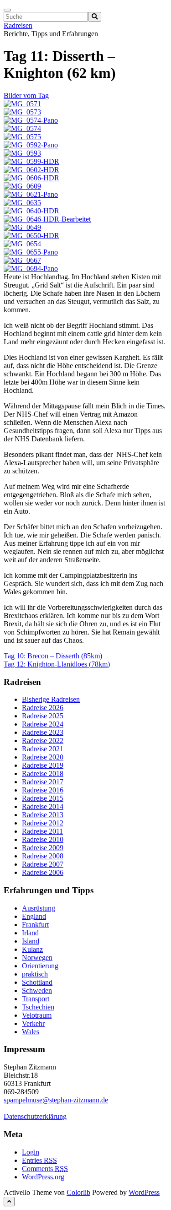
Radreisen (18, 25)
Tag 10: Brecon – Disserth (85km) (53, 656)
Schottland (37, 982)
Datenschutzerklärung (35, 1116)
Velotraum (37, 1015)
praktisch (35, 974)
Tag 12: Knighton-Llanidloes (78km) (57, 664)
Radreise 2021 (42, 749)
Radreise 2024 (42, 724)
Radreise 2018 (42, 773)
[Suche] (94, 17)
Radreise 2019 (42, 765)
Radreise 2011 (42, 831)
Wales (30, 1032)
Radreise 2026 (42, 707)
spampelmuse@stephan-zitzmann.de (56, 1100)
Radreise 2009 (42, 848)
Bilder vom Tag (26, 95)
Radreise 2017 (42, 782)
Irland (30, 933)
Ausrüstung (38, 908)
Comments (45, 1168)
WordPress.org (43, 1177)
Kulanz (32, 949)
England (34, 916)
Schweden (37, 990)
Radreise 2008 (42, 856)
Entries (39, 1160)
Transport (35, 999)
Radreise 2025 (42, 716)
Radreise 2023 (42, 732)
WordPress (144, 1192)
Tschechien (38, 1007)
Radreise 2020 (42, 757)
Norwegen (37, 957)
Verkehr (33, 1023)
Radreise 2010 (42, 839)
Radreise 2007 (42, 864)
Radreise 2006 (42, 872)
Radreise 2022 (42, 740)
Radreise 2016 (42, 790)
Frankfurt (35, 924)
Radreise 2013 (42, 815)
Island (30, 941)
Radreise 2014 (42, 806)
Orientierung (40, 966)
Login (30, 1152)
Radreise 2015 (42, 798)
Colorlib (78, 1192)
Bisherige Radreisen (51, 699)
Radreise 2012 (42, 823)
